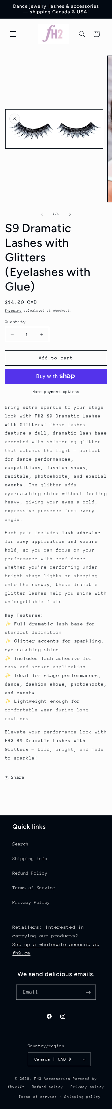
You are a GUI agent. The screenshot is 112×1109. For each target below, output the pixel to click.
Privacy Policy (31, 902)
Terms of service (38, 1097)
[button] (13, 34)
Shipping (13, 311)
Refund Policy (29, 873)
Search (20, 843)
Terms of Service (33, 887)
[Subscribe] (88, 992)
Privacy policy (87, 1087)
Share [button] (18, 777)
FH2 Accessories (53, 1079)
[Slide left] (42, 214)
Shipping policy (82, 1097)
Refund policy (47, 1087)
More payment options (56, 392)
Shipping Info (29, 858)
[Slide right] (70, 214)
